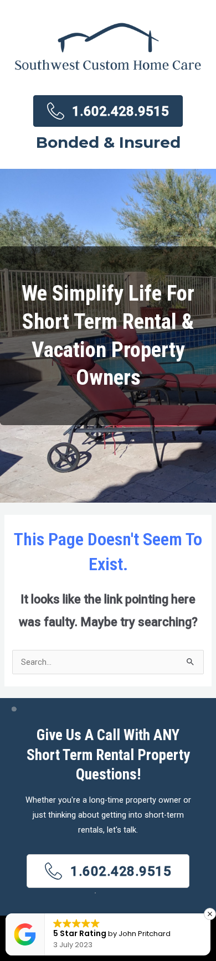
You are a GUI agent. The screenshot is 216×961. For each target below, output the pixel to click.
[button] (108, 871)
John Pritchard (145, 933)
